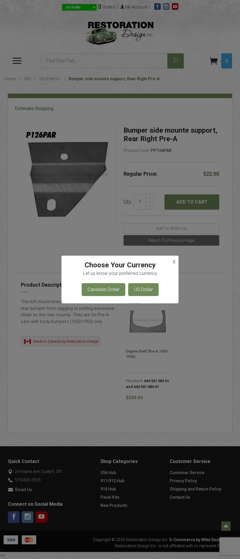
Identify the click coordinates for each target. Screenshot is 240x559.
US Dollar (143, 289)
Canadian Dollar (103, 289)
